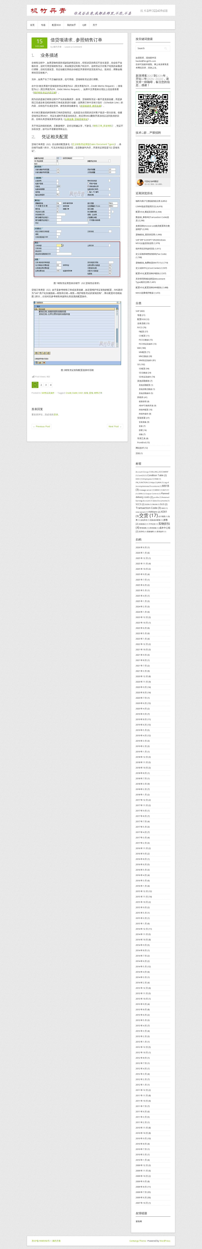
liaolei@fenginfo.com (146, 61)
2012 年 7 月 (141, 1063)
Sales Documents (161, 501)
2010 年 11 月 (142, 1127)
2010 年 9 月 (141, 1138)
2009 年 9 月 (141, 1181)
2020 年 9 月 (141, 687)
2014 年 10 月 (142, 939)
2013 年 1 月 (141, 1041)
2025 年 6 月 (141, 585)
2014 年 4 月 (141, 971)
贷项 (91, 392)
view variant (142, 512)
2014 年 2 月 (141, 982)
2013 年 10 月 (142, 998)
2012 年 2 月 (141, 1079)
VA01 (80, 392)
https (153, 482)
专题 (43, 24)
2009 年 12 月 (142, 1165)
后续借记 (143, 524)
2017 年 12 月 (142, 799)
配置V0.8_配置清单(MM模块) (149, 287)
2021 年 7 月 (141, 665)
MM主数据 (143, 356)
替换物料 (151, 531)
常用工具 (141, 438)
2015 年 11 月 (142, 896)
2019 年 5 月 (141, 730)
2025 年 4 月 (141, 595)
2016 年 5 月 (141, 869)
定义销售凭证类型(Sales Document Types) (93, 144)
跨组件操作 (143, 413)
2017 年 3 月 (141, 837)
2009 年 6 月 (141, 1197)
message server (146, 490)
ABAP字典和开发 (146, 405)
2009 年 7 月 (141, 1192)
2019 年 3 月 (141, 740)
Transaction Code (148, 508)
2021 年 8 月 (141, 660)
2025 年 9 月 (141, 574)
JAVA (160, 482)
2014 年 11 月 (142, 934)
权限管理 (142, 401)
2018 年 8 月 (141, 773)
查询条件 (161, 531)
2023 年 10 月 (142, 622)
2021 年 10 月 (142, 649)
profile (157, 497)
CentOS (142, 475)
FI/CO (139, 327)
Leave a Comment (73, 46)
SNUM (156, 504)
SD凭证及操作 (48, 392)
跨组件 (140, 397)
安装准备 (142, 422)
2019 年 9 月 (141, 714)
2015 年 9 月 (141, 907)
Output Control (152, 494)
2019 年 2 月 (141, 746)
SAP (138, 311)
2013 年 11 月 (142, 993)
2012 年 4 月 (141, 1068)
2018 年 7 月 (141, 778)
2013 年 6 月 (141, 1014)
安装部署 (141, 417)
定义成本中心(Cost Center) (148, 268)
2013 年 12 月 (142, 988)
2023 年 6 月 (141, 628)
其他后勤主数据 (145, 389)
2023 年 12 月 (142, 617)
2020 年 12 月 (142, 676)
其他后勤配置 (144, 385)
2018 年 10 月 (142, 767)
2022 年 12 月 (142, 644)
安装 (141, 426)
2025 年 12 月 (142, 558)
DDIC (139, 479)
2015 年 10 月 (142, 902)
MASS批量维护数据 (145, 292)
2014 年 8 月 (141, 950)
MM (139, 348)
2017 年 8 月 (141, 816)
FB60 (157, 479)
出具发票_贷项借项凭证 (76, 119)
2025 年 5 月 (141, 590)
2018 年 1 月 (141, 794)
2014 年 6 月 (141, 961)
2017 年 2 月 (141, 842)
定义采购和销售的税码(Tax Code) (151, 254)
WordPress (165, 1240)
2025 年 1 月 (141, 601)
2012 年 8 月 (141, 1057)
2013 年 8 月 (141, 1009)
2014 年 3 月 (141, 977)
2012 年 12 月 (142, 1047)
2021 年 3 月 (141, 671)
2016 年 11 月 (142, 848)
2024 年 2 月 (141, 606)
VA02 (164, 508)
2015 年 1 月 (141, 923)
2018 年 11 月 (142, 762)
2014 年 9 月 (141, 945)
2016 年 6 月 (141, 864)
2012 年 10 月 (142, 1052)
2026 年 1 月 (141, 552)
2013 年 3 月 (141, 1031)
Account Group (143, 472)
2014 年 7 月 (141, 955)
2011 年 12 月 (142, 1090)
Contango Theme (138, 1240)
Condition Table (157, 475)
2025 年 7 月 (141, 579)
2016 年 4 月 (141, 875)
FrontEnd (141, 442)
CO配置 (142, 335)
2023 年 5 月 (141, 633)
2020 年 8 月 (141, 692)
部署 (141, 430)
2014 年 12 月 (142, 928)
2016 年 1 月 (141, 885)
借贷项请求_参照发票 (90, 105)
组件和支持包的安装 (145, 248)
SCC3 (140, 504)
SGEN (148, 504)
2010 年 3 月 (141, 1154)
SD (138, 364)
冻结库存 (145, 520)
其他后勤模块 (143, 380)
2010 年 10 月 (142, 1133)
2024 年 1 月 (141, 611)
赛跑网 (139, 1221)
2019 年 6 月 (141, 724)
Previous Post (41, 426)
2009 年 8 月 (141, 1186)
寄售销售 (144, 528)
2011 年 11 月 (142, 1095)
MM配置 (142, 352)
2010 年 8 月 (141, 1143)
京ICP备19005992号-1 (41, 1240)
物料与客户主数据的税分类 (148, 201)
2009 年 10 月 (142, 1176)
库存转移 (154, 528)
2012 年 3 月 (141, 1073)
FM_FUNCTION (143, 482)
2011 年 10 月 (142, 1100)
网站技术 (140, 447)
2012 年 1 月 (141, 1084)
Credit (68, 392)
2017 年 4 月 (141, 832)
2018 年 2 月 (141, 789)
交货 (148, 515)
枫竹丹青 (56, 1240)
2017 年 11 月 (142, 805)
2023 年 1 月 (141, 638)
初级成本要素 (156, 520)
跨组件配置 (143, 409)
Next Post (115, 426)
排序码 (142, 531)
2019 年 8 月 (141, 719)
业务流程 (141, 323)
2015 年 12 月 (142, 891)
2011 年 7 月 (141, 1106)
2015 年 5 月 (141, 912)
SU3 (163, 504)
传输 (141, 434)
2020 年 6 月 (141, 703)
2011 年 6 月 (141, 1111)
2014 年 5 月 (141, 966)
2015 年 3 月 (141, 918)
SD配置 (142, 368)
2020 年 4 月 (141, 708)
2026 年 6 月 (141, 547)
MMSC (158, 490)
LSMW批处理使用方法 (146, 206)
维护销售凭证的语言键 (45, 92)
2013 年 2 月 (141, 1036)
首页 (32, 24)
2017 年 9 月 (141, 810)
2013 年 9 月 (141, 1004)
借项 (86, 392)
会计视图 (163, 516)
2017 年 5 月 (141, 826)
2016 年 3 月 (141, 880)
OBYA (141, 494)
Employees (148, 479)
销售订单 (98, 392)
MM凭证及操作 (145, 360)
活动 (138, 453)
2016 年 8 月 (141, 859)
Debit (74, 392)
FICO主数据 (144, 339)
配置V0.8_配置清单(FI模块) (148, 273)
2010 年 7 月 (141, 1149)
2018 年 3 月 (141, 783)
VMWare (154, 511)
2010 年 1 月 (141, 1159)
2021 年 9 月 (141, 654)
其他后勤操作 (144, 393)
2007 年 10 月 (142, 1202)
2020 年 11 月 (142, 681)
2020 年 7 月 (141, 697)
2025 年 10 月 (142, 568)
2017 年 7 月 (141, 821)
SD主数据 (143, 372)
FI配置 (141, 331)
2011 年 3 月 (141, 1116)
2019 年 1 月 (141, 751)
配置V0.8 (56, 24)
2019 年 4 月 (141, 735)
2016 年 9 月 (141, 853)
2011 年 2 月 (141, 1122)
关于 (95, 24)
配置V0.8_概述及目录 (145, 211)
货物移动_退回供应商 (145, 234)
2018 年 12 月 (142, 756)
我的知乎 (71, 24)
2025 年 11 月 (142, 563)
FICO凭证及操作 (146, 344)
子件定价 (153, 524)
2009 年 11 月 (142, 1170)
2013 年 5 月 (141, 1020)
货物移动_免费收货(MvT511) (148, 262)
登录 (56, 414)
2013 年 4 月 (141, 1025)
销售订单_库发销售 (102, 125)
